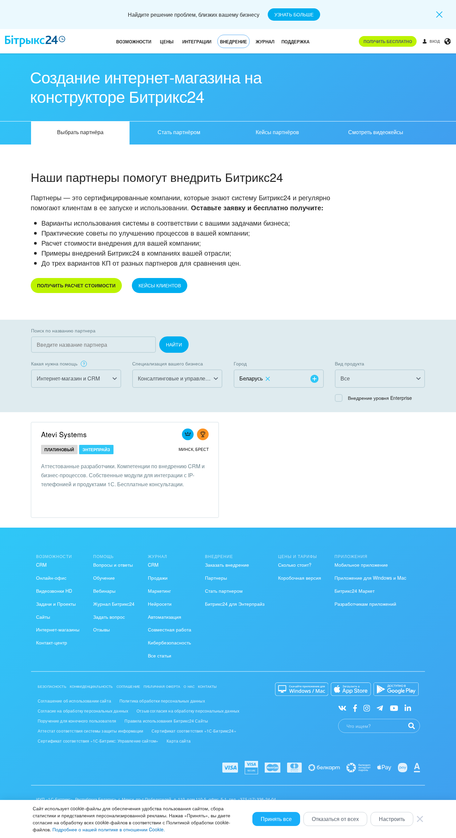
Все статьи (159, 655)
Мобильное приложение (361, 564)
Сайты (43, 616)
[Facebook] (355, 708)
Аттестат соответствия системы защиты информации (90, 731)
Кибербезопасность (169, 642)
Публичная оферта (162, 686)
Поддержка (295, 41)
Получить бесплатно (388, 41)
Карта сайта (179, 741)
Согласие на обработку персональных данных (83, 711)
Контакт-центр (51, 642)
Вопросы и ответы (113, 564)
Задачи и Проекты (56, 603)
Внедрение (233, 41)
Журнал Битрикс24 (114, 603)
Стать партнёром (179, 132)
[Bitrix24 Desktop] (301, 689)
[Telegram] (380, 708)
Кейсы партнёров (277, 132)
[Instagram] (367, 708)
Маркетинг (159, 590)
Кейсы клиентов (160, 285)
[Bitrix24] (35, 41)
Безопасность (52, 686)
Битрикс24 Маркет (354, 590)
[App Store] (351, 689)
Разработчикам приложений (365, 603)
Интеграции (196, 41)
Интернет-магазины (57, 629)
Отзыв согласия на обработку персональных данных (188, 711)
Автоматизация (164, 616)
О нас (189, 686)
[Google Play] (396, 689)
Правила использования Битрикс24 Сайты (166, 721)
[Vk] (342, 708)
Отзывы (101, 629)
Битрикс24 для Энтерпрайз (234, 603)
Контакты (207, 686)
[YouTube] (394, 708)
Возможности (133, 41)
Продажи (158, 577)
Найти (174, 344)
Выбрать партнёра (80, 132)
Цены (167, 41)
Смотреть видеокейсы (375, 132)
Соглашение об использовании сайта (74, 701)
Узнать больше (293, 14)
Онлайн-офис (51, 577)
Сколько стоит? (294, 564)
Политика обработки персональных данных (162, 701)
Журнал (265, 41)
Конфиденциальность (91, 686)
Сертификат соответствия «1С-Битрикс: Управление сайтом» (98, 741)
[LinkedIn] (408, 708)
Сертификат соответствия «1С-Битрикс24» (194, 731)
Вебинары (104, 590)
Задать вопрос (109, 616)
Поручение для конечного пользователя (77, 721)
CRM (41, 564)
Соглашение (129, 686)
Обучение (104, 577)
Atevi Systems (64, 434)
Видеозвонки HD (54, 590)
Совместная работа (169, 629)
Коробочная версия (299, 577)
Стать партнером (224, 590)
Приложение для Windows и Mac (370, 577)
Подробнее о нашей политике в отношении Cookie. (108, 829)
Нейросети (160, 603)
